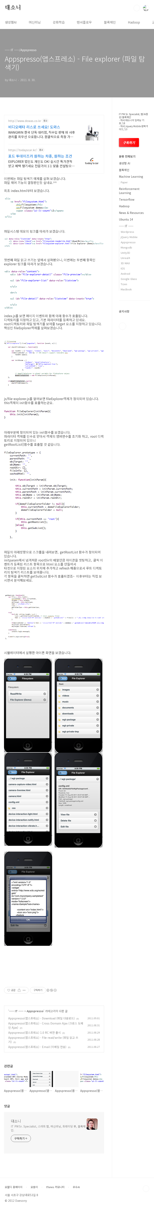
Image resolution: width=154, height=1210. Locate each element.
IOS (123, 268)
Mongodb (126, 247)
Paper (124, 182)
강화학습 (59, 22)
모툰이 (34, 1187)
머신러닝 (35, 22)
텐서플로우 (84, 22)
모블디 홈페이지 (13, 1187)
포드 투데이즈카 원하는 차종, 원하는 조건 (40, 156)
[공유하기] (19, 990)
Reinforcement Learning (129, 191)
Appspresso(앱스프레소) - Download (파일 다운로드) (41, 1018)
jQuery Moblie (129, 237)
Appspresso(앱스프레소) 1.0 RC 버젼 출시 (34, 1033)
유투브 (122, 326)
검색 (137, 8)
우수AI (76, 1187)
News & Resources (131, 213)
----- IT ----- (16, 1011)
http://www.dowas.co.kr (24, 121)
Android (125, 273)
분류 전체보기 (127, 156)
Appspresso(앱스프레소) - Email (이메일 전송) (37, 1047)
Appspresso (35, 1011)
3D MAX (125, 263)
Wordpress (127, 232)
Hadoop (134, 22)
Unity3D (125, 253)
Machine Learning (131, 176)
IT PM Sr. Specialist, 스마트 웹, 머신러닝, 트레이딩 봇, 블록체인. (48, 1128)
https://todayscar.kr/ (22, 150)
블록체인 (110, 22)
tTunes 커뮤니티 (55, 1187)
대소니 (13, 8)
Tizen (124, 284)
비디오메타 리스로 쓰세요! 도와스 (34, 126)
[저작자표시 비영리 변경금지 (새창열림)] (51, 990)
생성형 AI (124, 163)
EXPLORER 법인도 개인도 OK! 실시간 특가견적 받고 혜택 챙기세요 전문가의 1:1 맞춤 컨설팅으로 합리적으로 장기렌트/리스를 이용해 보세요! (41, 163)
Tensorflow (126, 199)
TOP (146, 1188)
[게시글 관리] (24, 990)
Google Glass (129, 279)
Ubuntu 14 (126, 219)
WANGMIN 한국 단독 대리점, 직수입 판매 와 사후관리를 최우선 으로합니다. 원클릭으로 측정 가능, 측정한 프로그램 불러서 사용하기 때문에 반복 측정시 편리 (41, 134)
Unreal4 (125, 258)
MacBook (126, 289)
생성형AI (11, 22)
